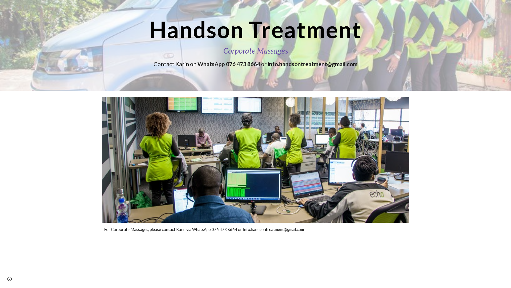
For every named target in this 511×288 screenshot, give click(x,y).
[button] (9, 279)
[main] (255, 45)
